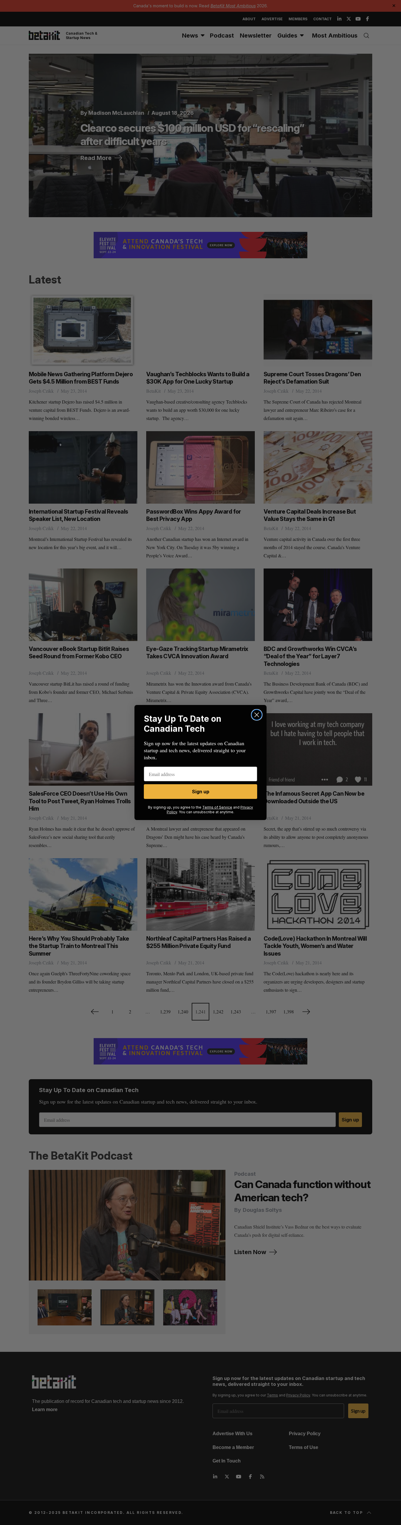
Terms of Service (217, 807)
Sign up (200, 791)
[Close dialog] (257, 715)
